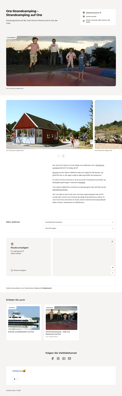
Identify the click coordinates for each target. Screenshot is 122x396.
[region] (84, 257)
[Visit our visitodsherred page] (52, 358)
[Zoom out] (112, 273)
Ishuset (55, 172)
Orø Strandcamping (60, 190)
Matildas (82, 182)
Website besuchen (92, 13)
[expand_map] (112, 241)
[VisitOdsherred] (19, 371)
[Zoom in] (112, 267)
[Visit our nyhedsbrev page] (69, 358)
